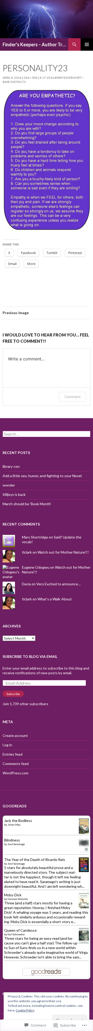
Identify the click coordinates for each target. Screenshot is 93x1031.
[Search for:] (46, 434)
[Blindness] (84, 845)
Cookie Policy (25, 1010)
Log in (7, 745)
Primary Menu (87, 44)
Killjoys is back (14, 494)
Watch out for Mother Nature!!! (63, 552)
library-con (11, 466)
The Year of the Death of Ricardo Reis (34, 859)
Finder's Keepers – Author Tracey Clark (35, 44)
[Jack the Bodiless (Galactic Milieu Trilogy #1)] (84, 826)
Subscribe (13, 694)
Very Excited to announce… (58, 584)
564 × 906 (30, 78)
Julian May (13, 824)
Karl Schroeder (16, 934)
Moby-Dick (12, 895)
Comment (72, 396)
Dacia (26, 584)
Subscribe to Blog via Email (30, 656)
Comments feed (16, 763)
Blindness (12, 840)
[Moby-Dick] (84, 900)
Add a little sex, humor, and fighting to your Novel (42, 476)
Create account (15, 735)
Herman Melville (17, 898)
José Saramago (16, 844)
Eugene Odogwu (35, 567)
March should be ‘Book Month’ (27, 504)
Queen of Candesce (20, 930)
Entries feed (12, 754)
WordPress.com (15, 773)
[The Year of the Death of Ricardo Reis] (84, 864)
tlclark (27, 552)
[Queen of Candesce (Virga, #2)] (84, 935)
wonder (9, 485)
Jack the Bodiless (18, 820)
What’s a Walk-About (54, 599)
